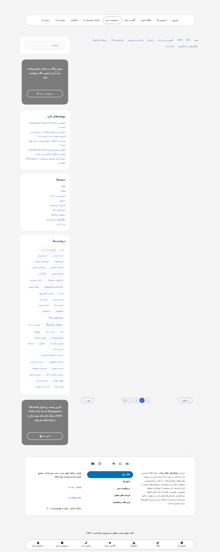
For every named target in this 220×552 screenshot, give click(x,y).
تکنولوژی (59, 311)
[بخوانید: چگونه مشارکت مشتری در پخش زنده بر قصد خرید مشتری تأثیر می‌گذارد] (181, 258)
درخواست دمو (112, 20)
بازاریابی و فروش (136, 40)
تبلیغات (61, 293)
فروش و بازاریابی (56, 343)
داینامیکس (46, 311)
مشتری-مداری (35, 375)
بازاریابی (42, 273)
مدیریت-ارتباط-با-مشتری (52, 355)
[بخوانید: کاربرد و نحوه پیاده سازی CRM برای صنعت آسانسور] (94, 258)
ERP (188, 40)
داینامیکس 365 (117, 40)
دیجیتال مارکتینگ (99, 40)
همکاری (74, 20)
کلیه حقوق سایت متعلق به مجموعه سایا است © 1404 (110, 533)
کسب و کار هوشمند (42, 387)
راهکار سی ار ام (34, 325)
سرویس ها (162, 20)
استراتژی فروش (38, 267)
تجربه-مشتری (57, 299)
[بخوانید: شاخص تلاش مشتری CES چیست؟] (181, 341)
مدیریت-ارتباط (58, 349)
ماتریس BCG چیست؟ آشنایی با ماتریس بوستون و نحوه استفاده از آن (182, 102)
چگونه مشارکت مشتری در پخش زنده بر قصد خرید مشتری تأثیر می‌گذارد (184, 278)
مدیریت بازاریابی (37, 362)
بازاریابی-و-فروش (53, 286)
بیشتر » (181, 143)
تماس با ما (60, 20)
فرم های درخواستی (121, 502)
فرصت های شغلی (122, 495)
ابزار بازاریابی (58, 256)
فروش (37, 331)
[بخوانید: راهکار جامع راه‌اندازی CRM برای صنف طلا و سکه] (94, 82)
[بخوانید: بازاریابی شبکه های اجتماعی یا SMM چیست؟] (94, 341)
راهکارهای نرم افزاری (188, 46)
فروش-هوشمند (57, 338)
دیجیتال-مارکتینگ (54, 324)
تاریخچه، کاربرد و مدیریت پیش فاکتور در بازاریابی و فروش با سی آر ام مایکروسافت (138, 188)
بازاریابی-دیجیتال (55, 280)
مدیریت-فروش (56, 361)
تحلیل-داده (43, 299)
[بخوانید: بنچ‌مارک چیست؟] (137, 341)
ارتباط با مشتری (57, 267)
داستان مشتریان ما (92, 20)
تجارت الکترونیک (46, 293)
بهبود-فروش (34, 287)
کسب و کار (59, 386)
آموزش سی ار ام (49, 250)
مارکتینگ (31, 343)
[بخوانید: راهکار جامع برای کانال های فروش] (137, 82)
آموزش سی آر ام (165, 40)
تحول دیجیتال (59, 305)
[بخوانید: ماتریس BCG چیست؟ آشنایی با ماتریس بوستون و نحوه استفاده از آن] (181, 82)
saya (62, 250)
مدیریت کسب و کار (54, 374)
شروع (175, 20)
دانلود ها (126, 481)
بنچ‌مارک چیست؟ (145, 357)
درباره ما (46, 20)
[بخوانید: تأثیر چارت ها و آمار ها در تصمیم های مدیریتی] (94, 168)
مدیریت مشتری (39, 368)
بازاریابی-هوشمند (36, 280)
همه (196, 40)
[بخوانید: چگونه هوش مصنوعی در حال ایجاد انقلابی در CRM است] (181, 168)
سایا (61, 332)
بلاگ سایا (126, 474)
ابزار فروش (42, 255)
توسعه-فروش (44, 305)
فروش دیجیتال (40, 338)
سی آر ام (170, 46)
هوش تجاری (58, 380)
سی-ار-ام (50, 331)
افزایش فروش (57, 274)
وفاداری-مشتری (42, 381)
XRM (179, 40)
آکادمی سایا (130, 20)
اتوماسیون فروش (42, 261)
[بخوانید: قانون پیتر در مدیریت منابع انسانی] (137, 258)
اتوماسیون (58, 261)
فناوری (41, 343)
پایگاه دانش (146, 20)
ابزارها (150, 40)
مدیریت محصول (58, 368)
